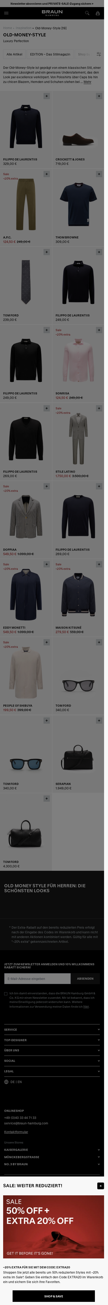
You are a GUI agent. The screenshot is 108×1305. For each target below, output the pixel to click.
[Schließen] (101, 1186)
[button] (52, 652)
